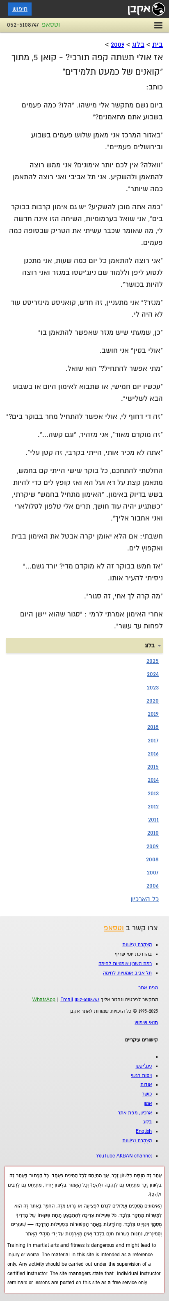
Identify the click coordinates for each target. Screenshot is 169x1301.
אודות (146, 1085)
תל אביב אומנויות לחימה (127, 973)
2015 (153, 766)
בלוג (138, 44)
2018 (153, 727)
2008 (152, 859)
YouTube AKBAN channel (124, 1156)
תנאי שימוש (146, 1023)
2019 (153, 714)
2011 (153, 819)
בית (157, 44)
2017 (153, 740)
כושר (147, 1094)
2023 (153, 687)
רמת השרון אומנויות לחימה (125, 964)
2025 (152, 661)
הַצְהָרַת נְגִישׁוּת (137, 945)
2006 (152, 885)
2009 (117, 44)
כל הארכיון (144, 899)
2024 (153, 674)
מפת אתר (148, 988)
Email (66, 1000)
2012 (153, 806)
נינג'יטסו (143, 1066)
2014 (153, 780)
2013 (153, 793)
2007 (153, 872)
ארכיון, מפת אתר (135, 1113)
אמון (148, 1103)
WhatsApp (43, 1000)
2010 (153, 833)
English (144, 1131)
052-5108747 (23, 25)
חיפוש (19, 9)
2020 (152, 700)
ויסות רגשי (141, 1076)
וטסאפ (51, 25)
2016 (153, 753)
